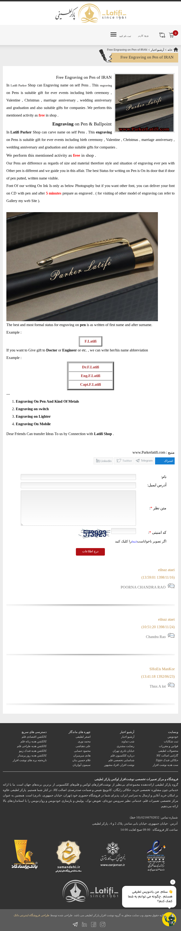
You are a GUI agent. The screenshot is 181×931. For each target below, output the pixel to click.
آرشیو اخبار (157, 49)
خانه (170, 49)
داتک (16, 915)
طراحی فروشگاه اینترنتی (34, 915)
